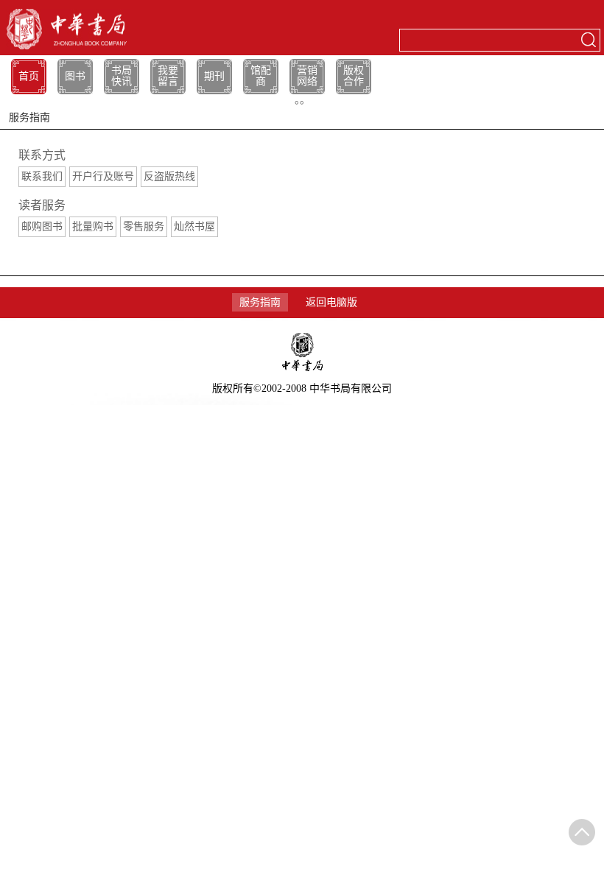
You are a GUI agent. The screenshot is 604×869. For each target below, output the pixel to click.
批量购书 (92, 226)
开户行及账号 (103, 176)
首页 (28, 76)
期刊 (214, 76)
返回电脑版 (331, 302)
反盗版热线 (169, 176)
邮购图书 (42, 226)
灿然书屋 (194, 226)
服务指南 (260, 302)
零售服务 (143, 226)
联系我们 (42, 176)
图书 (75, 76)
